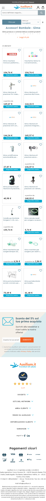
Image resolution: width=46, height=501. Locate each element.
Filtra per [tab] (11, 22)
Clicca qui (31, 2)
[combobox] (23, 12)
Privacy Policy (26, 351)
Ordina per (25, 21)
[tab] (23, 394)
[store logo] (23, 7)
